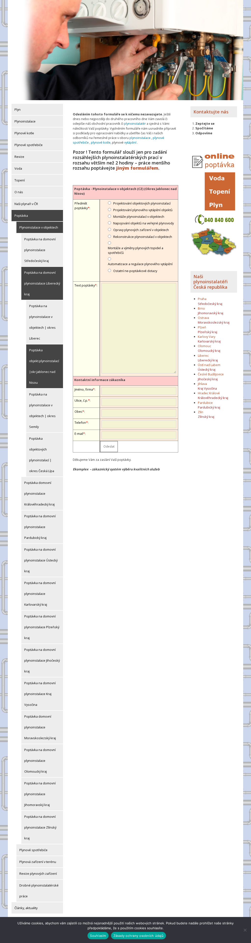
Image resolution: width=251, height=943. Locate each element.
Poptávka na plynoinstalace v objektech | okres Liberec (42, 322)
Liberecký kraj (208, 360)
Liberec (203, 355)
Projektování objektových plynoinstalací (142, 203)
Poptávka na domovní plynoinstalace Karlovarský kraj (40, 594)
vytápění (130, 142)
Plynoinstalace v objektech (38, 227)
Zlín (200, 412)
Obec (78, 411)
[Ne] (244, 930)
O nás (18, 192)
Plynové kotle (24, 133)
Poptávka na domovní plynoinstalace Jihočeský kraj (42, 660)
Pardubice (205, 402)
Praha (202, 299)
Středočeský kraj (210, 303)
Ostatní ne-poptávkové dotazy (135, 271)
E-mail (79, 433)
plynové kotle (101, 142)
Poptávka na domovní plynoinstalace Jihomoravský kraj (40, 794)
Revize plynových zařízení (38, 873)
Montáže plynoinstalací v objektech (138, 216)
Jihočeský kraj (208, 379)
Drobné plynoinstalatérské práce (39, 890)
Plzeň (202, 327)
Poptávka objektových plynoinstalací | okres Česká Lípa (41, 454)
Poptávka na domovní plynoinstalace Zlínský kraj (40, 827)
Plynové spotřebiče (28, 145)
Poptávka (21, 215)
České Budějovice (211, 374)
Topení (19, 180)
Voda (18, 168)
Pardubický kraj (209, 407)
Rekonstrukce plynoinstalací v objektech (142, 236)
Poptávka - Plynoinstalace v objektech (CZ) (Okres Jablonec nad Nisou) (125, 191)
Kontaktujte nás (210, 112)
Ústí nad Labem (209, 365)
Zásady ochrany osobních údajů (138, 936)
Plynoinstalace (25, 121)
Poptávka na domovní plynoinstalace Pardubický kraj (40, 527)
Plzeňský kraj (207, 332)
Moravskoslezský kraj (213, 322)
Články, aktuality (26, 908)
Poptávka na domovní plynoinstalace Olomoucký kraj (40, 761)
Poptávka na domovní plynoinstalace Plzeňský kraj (41, 627)
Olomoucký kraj (209, 350)
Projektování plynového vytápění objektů (143, 210)
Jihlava (202, 384)
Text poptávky (85, 285)
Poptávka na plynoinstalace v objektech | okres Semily (42, 410)
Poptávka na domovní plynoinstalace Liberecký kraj (42, 283)
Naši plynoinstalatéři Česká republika (210, 281)
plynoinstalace (140, 138)
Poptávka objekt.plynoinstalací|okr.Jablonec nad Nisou (44, 366)
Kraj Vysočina (207, 388)
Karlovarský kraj (209, 341)
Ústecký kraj (206, 369)
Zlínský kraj (206, 416)
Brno (201, 308)
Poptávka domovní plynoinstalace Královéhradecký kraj (39, 493)
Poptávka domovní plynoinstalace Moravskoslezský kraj (40, 727)
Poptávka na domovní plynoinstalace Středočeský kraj (40, 250)
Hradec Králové (209, 393)
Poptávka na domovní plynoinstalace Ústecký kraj (41, 560)
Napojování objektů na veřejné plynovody (143, 223)
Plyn (17, 109)
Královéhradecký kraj (213, 398)
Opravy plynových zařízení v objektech (141, 230)
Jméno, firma (84, 389)
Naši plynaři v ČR (26, 204)
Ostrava (203, 317)
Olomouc (204, 346)
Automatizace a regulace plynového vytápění (140, 264)
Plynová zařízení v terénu (37, 862)
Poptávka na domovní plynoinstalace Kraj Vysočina (40, 694)
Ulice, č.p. (81, 400)
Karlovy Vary (206, 336)
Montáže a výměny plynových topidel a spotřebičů (135, 250)
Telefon (80, 422)
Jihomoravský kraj (210, 313)
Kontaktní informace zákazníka (99, 380)
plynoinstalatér (135, 123)
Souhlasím (98, 936)
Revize (19, 156)
